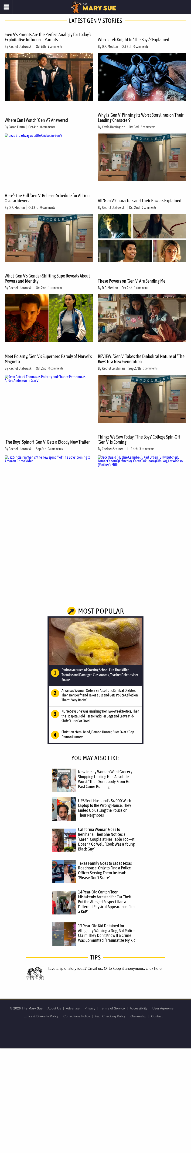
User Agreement (164, 1008)
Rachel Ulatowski (20, 46)
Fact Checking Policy (110, 1016)
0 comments (140, 46)
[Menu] (6, 7)
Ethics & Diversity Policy (41, 1016)
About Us (54, 1008)
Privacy (90, 1008)
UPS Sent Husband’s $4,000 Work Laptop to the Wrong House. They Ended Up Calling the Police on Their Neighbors (104, 808)
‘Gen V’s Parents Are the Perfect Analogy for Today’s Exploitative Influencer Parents (48, 37)
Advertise (73, 1008)
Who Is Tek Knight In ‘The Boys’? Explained (133, 39)
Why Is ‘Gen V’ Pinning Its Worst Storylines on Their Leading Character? (141, 117)
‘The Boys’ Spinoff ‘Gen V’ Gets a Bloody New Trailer (47, 442)
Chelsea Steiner (112, 449)
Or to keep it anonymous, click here (133, 968)
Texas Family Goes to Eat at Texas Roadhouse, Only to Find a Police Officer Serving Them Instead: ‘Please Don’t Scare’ (105, 870)
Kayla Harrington (113, 127)
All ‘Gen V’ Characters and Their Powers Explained (139, 200)
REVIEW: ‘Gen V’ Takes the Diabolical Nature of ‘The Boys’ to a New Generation (141, 359)
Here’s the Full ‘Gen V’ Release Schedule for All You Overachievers (47, 198)
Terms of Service (112, 1008)
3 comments (148, 127)
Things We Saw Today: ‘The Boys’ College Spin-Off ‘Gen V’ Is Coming (139, 439)
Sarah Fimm (17, 127)
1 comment (55, 287)
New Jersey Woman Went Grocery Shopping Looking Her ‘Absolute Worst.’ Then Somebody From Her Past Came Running (105, 779)
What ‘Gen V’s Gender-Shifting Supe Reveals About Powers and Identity (47, 278)
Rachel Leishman (113, 368)
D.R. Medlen (110, 46)
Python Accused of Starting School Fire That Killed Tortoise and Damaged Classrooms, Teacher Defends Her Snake (99, 675)
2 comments (55, 46)
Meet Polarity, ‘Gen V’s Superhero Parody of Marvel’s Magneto (48, 359)
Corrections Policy (76, 1016)
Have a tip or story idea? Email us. (75, 968)
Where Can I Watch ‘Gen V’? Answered (36, 120)
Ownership (138, 1016)
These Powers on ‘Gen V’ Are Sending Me (131, 281)
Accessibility (138, 1008)
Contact (157, 1016)
